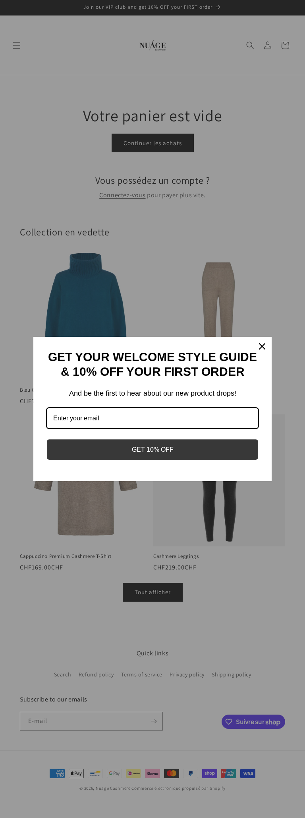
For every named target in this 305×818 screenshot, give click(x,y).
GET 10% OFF (153, 449)
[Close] (262, 346)
